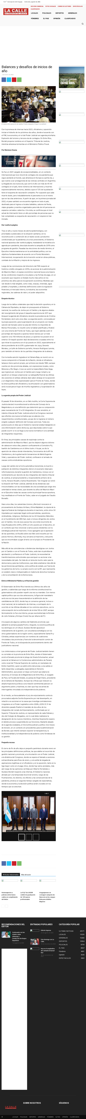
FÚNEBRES (50, 1117)
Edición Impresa (46, 930)
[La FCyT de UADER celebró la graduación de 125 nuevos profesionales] (28, 885)
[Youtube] (83, 1)
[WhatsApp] (19, 79)
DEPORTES (32, 1117)
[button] (82, 23)
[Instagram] (77, 1)
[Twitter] (80, 1)
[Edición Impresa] (34, 932)
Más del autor (26, 875)
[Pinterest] (14, 79)
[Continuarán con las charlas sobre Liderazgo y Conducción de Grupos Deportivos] (6, 934)
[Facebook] (74, 1)
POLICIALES (23, 1117)
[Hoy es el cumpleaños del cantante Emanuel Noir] (34, 951)
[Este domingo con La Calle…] (34, 942)
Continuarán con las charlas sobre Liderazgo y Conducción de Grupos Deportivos (19, 936)
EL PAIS (58, 1117)
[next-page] (6, 906)
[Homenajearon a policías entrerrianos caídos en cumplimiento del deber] (10, 885)
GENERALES (41, 1117)
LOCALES (15, 1117)
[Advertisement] (43, 43)
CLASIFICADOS (74, 1117)
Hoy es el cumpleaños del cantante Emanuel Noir (48, 951)
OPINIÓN (65, 1117)
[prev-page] (3, 906)
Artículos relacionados (11, 875)
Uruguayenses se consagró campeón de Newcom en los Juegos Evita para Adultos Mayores (47, 897)
